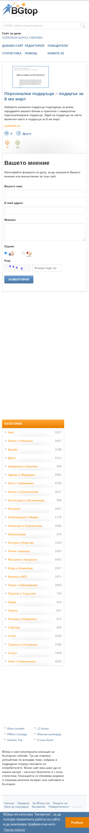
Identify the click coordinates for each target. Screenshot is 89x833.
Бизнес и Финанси (20, 440)
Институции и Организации (26, 500)
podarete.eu (12, 125)
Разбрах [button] (77, 822)
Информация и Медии (23, 517)
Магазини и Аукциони (22, 559)
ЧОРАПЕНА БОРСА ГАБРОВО (22, 37)
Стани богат (45, 740)
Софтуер (14, 627)
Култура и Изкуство (21, 542)
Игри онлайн (15, 728)
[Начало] (44, 11)
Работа (13, 610)
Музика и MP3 (17, 576)
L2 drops (43, 728)
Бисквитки (38, 806)
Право (12, 602)
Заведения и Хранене (23, 466)
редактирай (34, 45)
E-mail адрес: (14, 203)
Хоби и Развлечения (22, 661)
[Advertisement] (33, 353)
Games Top (14, 740)
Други (27, 133)
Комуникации (17, 534)
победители (58, 45)
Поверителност (58, 806)
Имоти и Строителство (23, 491)
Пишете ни (60, 803)
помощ (31, 53)
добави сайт (12, 45)
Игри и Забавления (21, 483)
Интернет (14, 508)
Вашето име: (13, 186)
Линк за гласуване (16, 806)
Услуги (12, 653)
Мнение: (10, 219)
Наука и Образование (22, 585)
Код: (7, 260)
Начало (9, 803)
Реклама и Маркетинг (22, 619)
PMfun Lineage (17, 734)
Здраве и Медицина (21, 474)
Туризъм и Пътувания (22, 644)
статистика (12, 53)
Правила (23, 803)
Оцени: (9, 246)
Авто (11, 432)
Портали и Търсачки (22, 593)
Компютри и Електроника (25, 525)
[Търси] (83, 25)
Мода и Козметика (20, 568)
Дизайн (13, 449)
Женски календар (49, 734)
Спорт (12, 636)
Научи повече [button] (14, 830)
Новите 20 (56, 53)
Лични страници (19, 551)
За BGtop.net (41, 803)
